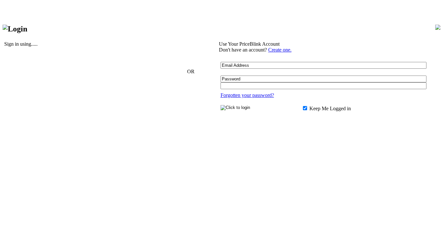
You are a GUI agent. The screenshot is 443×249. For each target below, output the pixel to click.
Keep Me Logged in (329, 108)
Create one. (280, 50)
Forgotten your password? (247, 95)
